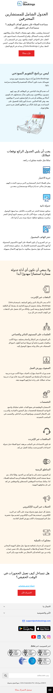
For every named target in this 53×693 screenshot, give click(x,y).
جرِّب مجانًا (26, 53)
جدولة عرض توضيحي (26, 586)
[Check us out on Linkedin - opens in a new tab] (39, 637)
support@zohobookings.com (38, 621)
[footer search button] (5, 675)
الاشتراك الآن (26, 593)
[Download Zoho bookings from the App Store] (43, 628)
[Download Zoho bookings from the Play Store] (26, 628)
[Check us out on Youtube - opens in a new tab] (33, 637)
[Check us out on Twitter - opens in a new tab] (44, 637)
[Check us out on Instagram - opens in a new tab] (49, 637)
